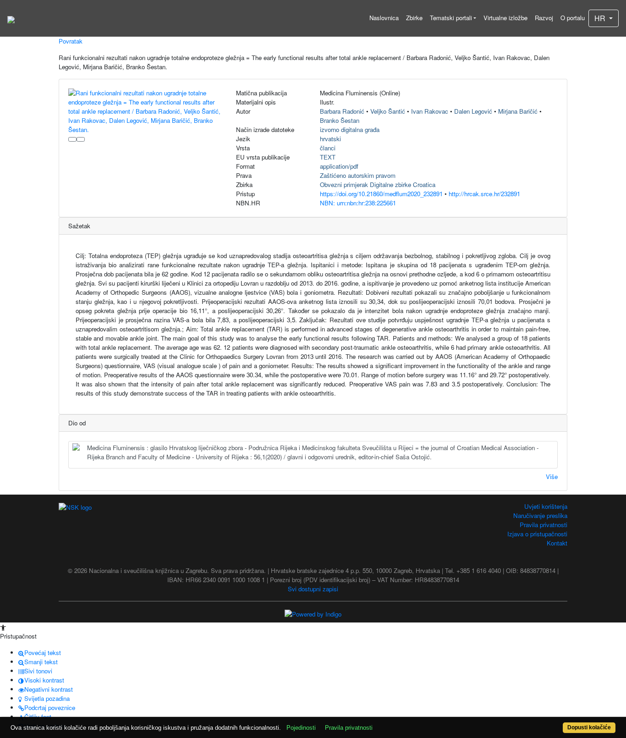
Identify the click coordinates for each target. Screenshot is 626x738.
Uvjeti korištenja (545, 506)
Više (552, 476)
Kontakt (557, 543)
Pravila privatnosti (543, 524)
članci (327, 147)
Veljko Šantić (387, 111)
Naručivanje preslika (540, 515)
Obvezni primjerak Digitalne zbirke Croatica (377, 184)
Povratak (70, 41)
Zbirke (414, 17)
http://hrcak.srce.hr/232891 (484, 193)
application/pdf (339, 166)
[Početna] (11, 18)
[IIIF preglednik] (72, 139)
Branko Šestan (339, 120)
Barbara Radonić (342, 111)
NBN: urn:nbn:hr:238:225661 (358, 202)
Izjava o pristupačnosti (537, 533)
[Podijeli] (81, 139)
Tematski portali (451, 17)
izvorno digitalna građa (349, 129)
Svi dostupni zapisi (313, 588)
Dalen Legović (473, 111)
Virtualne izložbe (505, 17)
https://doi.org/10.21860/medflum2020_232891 (381, 193)
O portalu (572, 17)
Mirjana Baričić (518, 111)
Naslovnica (384, 17)
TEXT (327, 157)
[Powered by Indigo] (313, 613)
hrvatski (330, 138)
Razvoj (544, 17)
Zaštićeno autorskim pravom (357, 175)
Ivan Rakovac (429, 111)
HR (600, 18)
